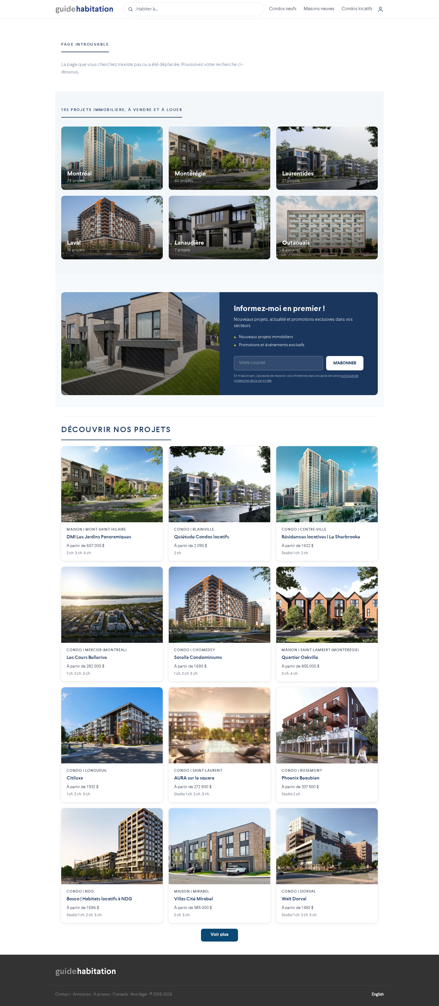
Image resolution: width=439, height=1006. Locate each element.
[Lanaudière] (219, 227)
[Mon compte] (380, 9)
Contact (62, 994)
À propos (101, 994)
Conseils (120, 994)
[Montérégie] (219, 158)
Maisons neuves (319, 9)
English (378, 994)
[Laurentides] (327, 158)
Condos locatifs (357, 9)
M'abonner (344, 363)
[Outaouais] (327, 227)
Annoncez (82, 994)
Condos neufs (283, 9)
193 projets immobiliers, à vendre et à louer (121, 110)
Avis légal (139, 994)
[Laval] (112, 227)
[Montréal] (112, 158)
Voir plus (219, 935)
